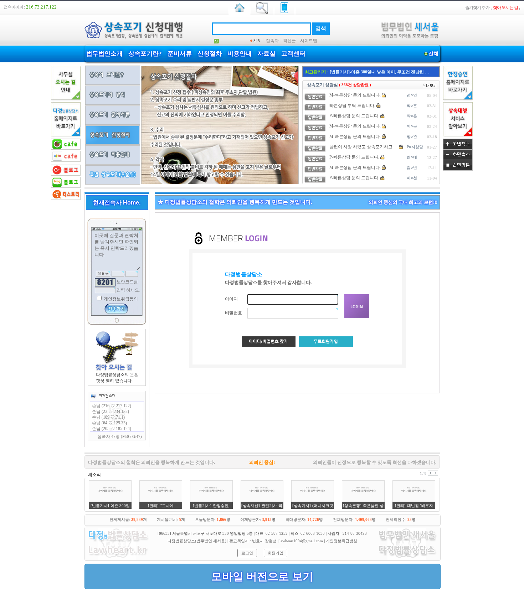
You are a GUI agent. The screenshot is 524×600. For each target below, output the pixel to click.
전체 (433, 53)
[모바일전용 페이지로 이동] (284, 7)
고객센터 (293, 53)
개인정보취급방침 (341, 541)
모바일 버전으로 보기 (262, 576)
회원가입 (275, 553)
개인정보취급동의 (120, 298)
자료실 (266, 53)
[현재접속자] (102, 395)
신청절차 (209, 53)
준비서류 (180, 53)
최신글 (289, 40)
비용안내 (239, 53)
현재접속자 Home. (116, 203)
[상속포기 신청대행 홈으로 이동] (239, 7)
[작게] (458, 158)
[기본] (458, 169)
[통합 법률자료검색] (262, 7)
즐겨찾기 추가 (477, 7)
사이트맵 (308, 40)
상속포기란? (145, 53)
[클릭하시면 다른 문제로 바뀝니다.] (105, 282)
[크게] (458, 147)
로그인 (247, 553)
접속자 (272, 40)
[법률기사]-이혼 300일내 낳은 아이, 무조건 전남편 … (379, 71)
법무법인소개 (104, 53)
